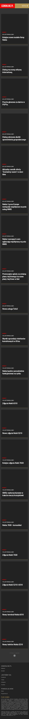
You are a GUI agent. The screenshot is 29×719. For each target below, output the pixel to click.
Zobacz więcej (14, 653)
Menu (24, 6)
